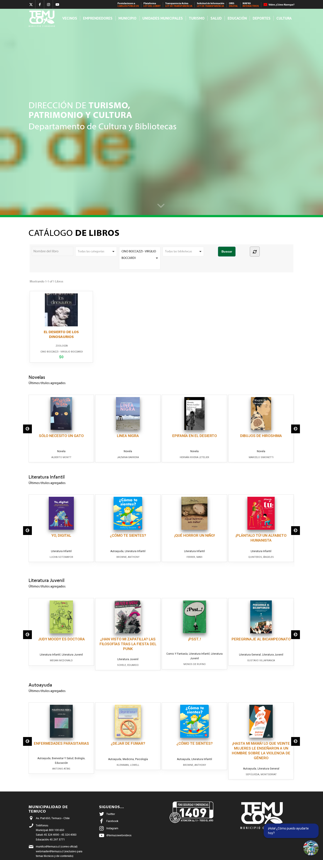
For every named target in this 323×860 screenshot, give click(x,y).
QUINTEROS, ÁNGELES (261, 557)
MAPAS (251, 4)
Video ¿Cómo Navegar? (281, 4)
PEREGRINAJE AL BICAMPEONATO (261, 639)
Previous (27, 429)
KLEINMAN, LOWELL (128, 765)
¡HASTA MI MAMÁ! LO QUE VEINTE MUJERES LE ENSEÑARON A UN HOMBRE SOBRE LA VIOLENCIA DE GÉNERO (261, 750)
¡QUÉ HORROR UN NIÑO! (194, 535)
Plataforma (152, 4)
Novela (61, 451)
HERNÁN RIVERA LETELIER (194, 457)
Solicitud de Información (210, 4)
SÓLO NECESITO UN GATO (61, 436)
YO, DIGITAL (61, 535)
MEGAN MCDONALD (61, 660)
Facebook (112, 821)
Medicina (128, 759)
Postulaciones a (128, 4)
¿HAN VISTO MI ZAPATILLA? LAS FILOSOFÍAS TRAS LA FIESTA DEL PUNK (128, 644)
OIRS (233, 4)
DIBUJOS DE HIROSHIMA (261, 436)
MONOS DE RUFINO (194, 664)
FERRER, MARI (194, 557)
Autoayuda (116, 551)
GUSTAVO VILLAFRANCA (261, 660)
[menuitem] (128, 4)
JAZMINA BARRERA (128, 457)
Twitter (110, 814)
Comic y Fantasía (177, 653)
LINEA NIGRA (128, 436)
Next (295, 429)
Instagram (112, 828)
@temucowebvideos (118, 835)
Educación (61, 762)
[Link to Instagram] (48, 4)
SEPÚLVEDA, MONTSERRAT (261, 774)
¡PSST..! (194, 639)
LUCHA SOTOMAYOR (61, 557)
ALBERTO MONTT (61, 457)
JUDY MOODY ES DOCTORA (61, 639)
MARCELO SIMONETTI (261, 457)
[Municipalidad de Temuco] (43, 18)
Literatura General (250, 654)
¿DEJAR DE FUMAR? (128, 743)
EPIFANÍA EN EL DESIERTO (194, 436)
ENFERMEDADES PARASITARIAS (61, 743)
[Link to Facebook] (39, 4)
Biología (80, 758)
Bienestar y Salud (62, 758)
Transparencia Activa (178, 4)
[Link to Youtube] (57, 4)
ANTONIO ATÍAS (61, 768)
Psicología (141, 759)
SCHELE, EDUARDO (128, 665)
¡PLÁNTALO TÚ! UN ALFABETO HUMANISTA (261, 537)
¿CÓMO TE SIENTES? (128, 535)
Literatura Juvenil (72, 654)
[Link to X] (31, 4)
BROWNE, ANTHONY (128, 557)
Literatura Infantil (61, 551)
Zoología (62, 345)
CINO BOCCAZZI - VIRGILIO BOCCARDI (61, 351)
